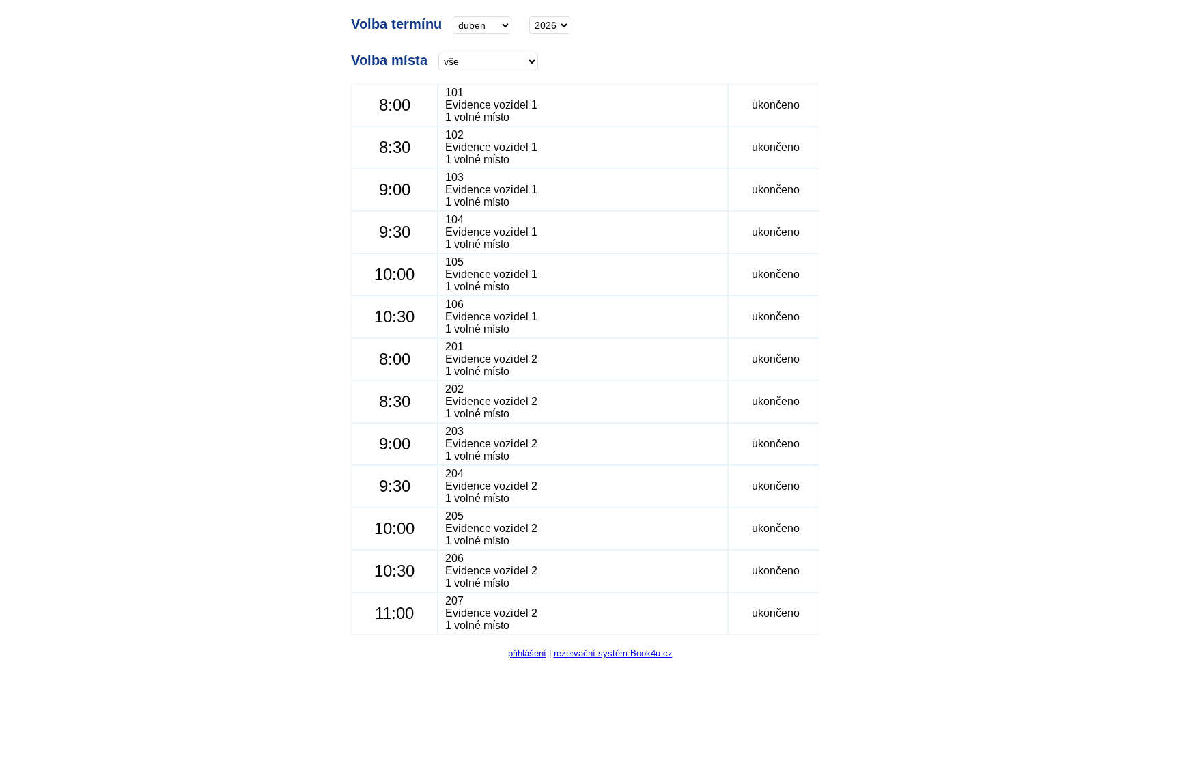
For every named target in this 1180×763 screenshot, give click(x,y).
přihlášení (527, 653)
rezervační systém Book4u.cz (613, 653)
